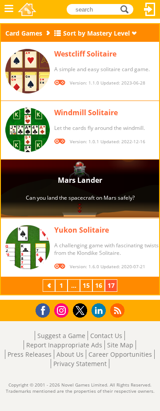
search (126, 8)
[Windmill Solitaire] (27, 130)
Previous (49, 285)
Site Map (120, 345)
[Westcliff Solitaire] (27, 71)
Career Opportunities (120, 354)
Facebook (45, 309)
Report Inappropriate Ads (64, 345)
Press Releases (30, 354)
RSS (118, 310)
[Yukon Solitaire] (27, 247)
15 (86, 285)
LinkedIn (100, 310)
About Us (70, 354)
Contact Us (106, 335)
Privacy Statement (80, 363)
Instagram (62, 310)
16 (98, 285)
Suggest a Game (61, 335)
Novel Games (27, 9)
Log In (150, 9)
